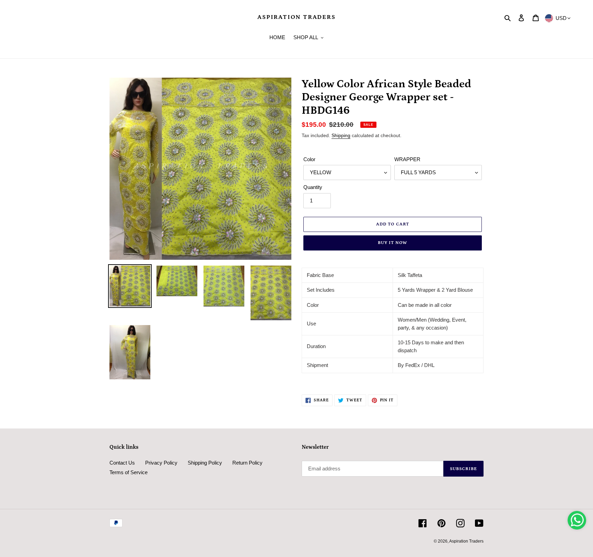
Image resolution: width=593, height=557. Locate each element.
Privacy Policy (161, 463)
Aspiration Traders (296, 17)
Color (309, 159)
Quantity (312, 187)
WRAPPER (407, 159)
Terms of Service (128, 472)
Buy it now (392, 242)
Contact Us (122, 463)
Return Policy (247, 463)
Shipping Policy (205, 463)
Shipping (341, 135)
